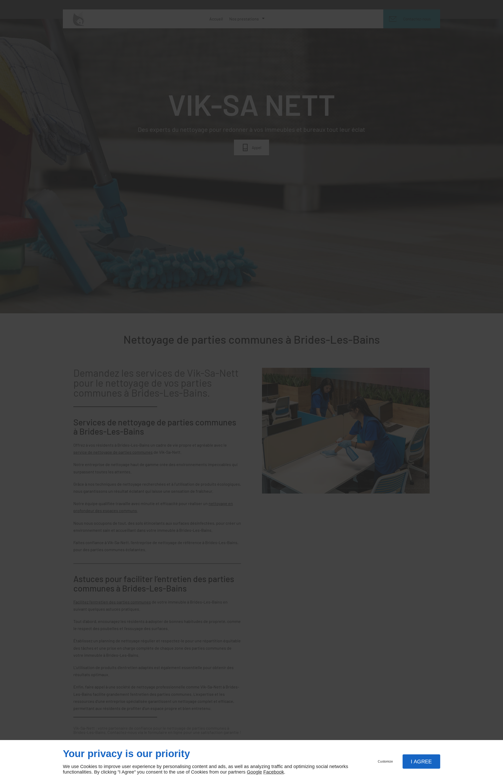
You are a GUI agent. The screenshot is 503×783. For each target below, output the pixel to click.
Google (254, 772)
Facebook (273, 772)
